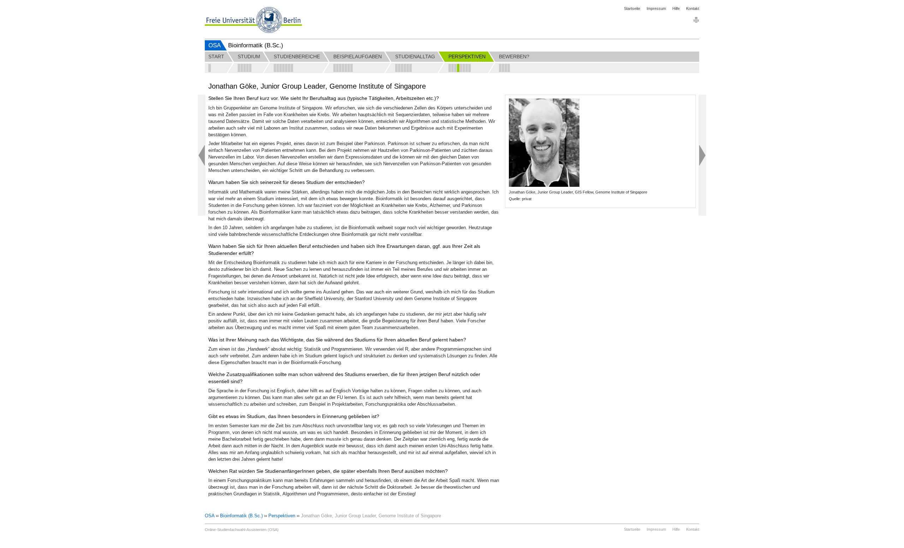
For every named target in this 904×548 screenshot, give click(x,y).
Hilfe (676, 8)
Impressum (656, 8)
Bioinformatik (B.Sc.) (241, 515)
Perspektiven (281, 515)
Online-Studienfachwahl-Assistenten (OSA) (242, 530)
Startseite (632, 8)
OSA (214, 45)
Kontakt (692, 8)
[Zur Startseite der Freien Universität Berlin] (253, 20)
